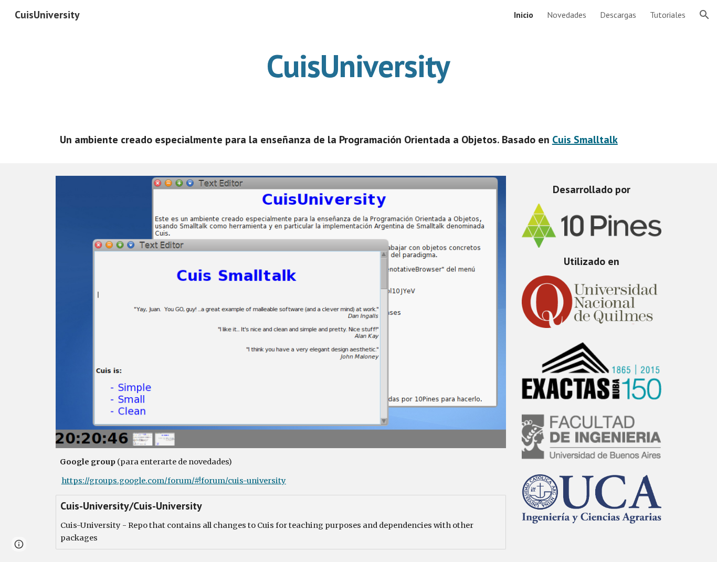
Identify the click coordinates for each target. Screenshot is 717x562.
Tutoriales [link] (668, 14)
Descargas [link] (618, 14)
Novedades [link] (566, 14)
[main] (358, 65)
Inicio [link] (523, 14)
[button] (704, 14)
